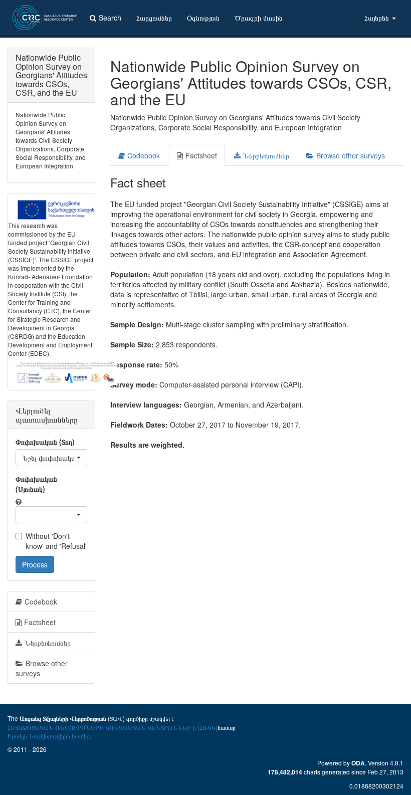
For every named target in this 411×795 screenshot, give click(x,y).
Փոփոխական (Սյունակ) (36, 484)
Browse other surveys (350, 155)
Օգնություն (203, 18)
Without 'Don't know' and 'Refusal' (56, 541)
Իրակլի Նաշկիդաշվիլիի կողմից (49, 735)
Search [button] (110, 18)
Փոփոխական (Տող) (45, 442)
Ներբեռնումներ (266, 155)
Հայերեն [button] (377, 18)
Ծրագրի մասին (259, 18)
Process (35, 564)
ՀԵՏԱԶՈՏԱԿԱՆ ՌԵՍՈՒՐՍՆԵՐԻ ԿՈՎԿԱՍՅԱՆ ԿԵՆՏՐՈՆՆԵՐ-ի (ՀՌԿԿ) (113, 727)
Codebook (143, 155)
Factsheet (201, 155)
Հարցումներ (154, 18)
